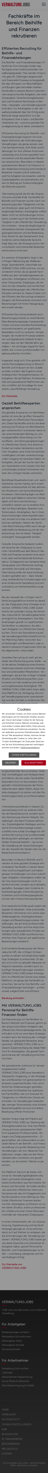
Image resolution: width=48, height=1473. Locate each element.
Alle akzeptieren (34, 763)
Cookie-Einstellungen (24, 755)
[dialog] (24, 736)
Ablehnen (10, 763)
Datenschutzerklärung (30, 747)
